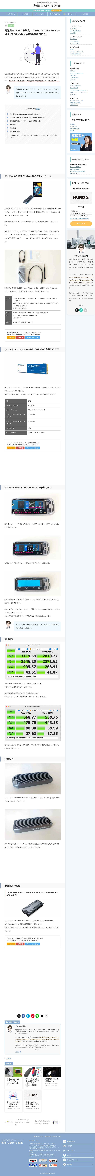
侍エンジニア (74, 88)
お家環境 (85, 14)
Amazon (11, 337)
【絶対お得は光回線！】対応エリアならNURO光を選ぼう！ (32, 1104)
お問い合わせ (57, 1136)
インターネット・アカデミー (78, 90)
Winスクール (74, 105)
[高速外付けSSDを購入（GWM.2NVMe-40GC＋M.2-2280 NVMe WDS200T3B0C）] (28, 1016)
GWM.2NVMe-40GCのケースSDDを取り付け (25, 121)
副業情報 (26, 14)
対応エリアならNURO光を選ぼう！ (79, 218)
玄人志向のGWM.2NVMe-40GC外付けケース (25, 114)
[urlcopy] (46, 1016)
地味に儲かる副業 (47, 5)
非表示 (38, 109)
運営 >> (37, 1049)
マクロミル (73, 39)
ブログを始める (55, 14)
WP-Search (32, 1154)
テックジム (73, 94)
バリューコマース (75, 53)
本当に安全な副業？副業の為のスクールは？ (12, 1140)
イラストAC (73, 126)
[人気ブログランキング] (53, 1161)
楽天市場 (20, 337)
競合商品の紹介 (15, 131)
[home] (85, 310)
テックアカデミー (75, 85)
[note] (81, 310)
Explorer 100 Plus (75, 167)
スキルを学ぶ (41, 14)
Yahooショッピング (32, 337)
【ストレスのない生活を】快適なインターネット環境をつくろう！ (12, 1104)
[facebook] (23, 1016)
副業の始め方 (11, 14)
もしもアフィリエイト (76, 51)
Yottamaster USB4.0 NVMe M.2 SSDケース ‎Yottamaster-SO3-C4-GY (34, 136)
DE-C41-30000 (75, 169)
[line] (37, 1016)
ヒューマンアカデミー (76, 100)
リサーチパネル (74, 41)
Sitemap (48, 1136)
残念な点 (13, 128)
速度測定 (13, 124)
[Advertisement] (33, 159)
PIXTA (72, 131)
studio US (73, 75)
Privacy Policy (39, 1136)
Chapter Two (74, 77)
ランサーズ (73, 28)
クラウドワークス (75, 30)
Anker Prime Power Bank (77, 171)
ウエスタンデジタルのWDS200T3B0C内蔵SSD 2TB (28, 117)
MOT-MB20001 (75, 173)
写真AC (72, 124)
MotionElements (75, 128)
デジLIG (72, 71)
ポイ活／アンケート (70, 14)
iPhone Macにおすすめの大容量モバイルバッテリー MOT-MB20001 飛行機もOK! (32, 1083)
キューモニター (74, 43)
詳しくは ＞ (56, 10)
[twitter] (19, 1016)
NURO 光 (80, 224)
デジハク (72, 79)
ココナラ (72, 33)
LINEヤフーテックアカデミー (78, 92)
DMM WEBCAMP (75, 102)
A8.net (72, 49)
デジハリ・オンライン (76, 73)
